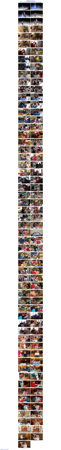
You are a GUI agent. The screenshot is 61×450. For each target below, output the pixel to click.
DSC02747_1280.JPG (36, 387)
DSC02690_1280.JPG (24, 274)
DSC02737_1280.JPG (24, 372)
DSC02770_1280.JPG (36, 440)
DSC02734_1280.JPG (36, 357)
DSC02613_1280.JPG (36, 55)
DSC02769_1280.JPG (24, 440)
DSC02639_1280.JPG (36, 138)
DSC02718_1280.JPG (36, 319)
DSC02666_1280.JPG (24, 221)
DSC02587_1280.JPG (36, 17)
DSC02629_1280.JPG (36, 100)
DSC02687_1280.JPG (36, 266)
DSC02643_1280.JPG (24, 153)
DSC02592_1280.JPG (24, 32)
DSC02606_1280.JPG (24, 47)
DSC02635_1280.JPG (36, 123)
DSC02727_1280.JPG (24, 342)
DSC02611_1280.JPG (36, 47)
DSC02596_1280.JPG (36, 32)
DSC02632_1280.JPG (24, 115)
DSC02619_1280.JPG (36, 70)
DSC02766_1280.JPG (36, 425)
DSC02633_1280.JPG (36, 115)
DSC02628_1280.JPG (24, 100)
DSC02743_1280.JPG (24, 387)
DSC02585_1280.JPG (24, 17)
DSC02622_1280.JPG (24, 85)
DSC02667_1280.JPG (36, 221)
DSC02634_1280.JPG (24, 123)
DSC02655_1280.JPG (24, 183)
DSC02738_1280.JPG (36, 372)
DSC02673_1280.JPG (36, 236)
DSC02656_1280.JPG (36, 183)
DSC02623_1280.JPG (36, 85)
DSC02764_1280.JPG (24, 425)
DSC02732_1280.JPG (24, 357)
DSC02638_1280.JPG (24, 138)
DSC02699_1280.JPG (24, 289)
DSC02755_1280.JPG (36, 402)
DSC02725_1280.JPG (36, 334)
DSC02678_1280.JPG (36, 251)
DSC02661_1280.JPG (24, 206)
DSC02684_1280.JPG (24, 266)
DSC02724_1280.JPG (24, 334)
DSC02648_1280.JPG (24, 168)
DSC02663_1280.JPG (36, 206)
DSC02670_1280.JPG (24, 236)
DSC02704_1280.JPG (36, 289)
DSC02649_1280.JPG (36, 168)
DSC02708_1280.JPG (24, 304)
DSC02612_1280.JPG (24, 55)
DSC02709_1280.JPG (36, 304)
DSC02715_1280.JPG (24, 319)
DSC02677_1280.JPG (24, 251)
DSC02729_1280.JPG (36, 342)
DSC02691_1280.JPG (36, 274)
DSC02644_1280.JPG (36, 153)
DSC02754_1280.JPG (24, 402)
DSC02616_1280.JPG (24, 70)
